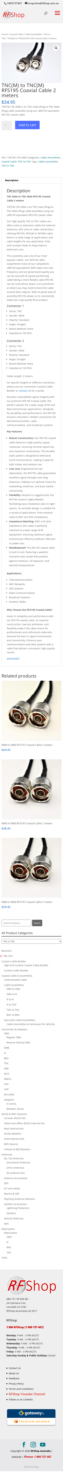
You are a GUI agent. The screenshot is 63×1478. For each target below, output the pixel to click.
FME (6, 1068)
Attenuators (8, 1229)
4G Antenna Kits (16, 1173)
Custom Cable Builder (14, 961)
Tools (4, 1257)
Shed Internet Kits (14, 1138)
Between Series (15, 1108)
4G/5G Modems (12, 1133)
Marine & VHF (11, 1193)
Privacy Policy (16, 1383)
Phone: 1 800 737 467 (37, 1457)
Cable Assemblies (33, 34)
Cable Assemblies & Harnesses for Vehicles (31, 1024)
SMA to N (12, 994)
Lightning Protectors (18, 1208)
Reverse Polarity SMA (18, 1042)
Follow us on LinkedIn (21, 1399)
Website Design (31, 1466)
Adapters (9, 1099)
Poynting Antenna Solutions (19, 1198)
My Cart (8, 955)
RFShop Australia (41, 1451)
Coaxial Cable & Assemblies (17, 975)
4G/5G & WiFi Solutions (14, 1114)
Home (5, 34)
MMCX (7, 1079)
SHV (6, 1084)
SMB (6, 1047)
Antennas (7, 1154)
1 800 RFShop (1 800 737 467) (25, 1327)
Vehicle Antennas (14, 1218)
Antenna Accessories (15, 1178)
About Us (14, 1373)
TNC (6, 1063)
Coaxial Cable (16, 34)
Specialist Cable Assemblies (19, 1020)
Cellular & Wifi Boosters (17, 1149)
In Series (11, 1103)
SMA (6, 1033)
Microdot (9, 1094)
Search (37, 922)
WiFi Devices (11, 1144)
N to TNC (12, 1004)
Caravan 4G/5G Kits (15, 1118)
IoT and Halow (12, 1188)
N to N (10, 999)
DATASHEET (13, 658)
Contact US (25, 390)
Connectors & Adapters (15, 1029)
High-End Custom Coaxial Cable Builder (26, 965)
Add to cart (27, 125)
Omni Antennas (15, 1167)
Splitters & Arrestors (15, 1204)
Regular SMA (14, 1037)
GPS (6, 1183)
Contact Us (15, 1368)
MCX (6, 1073)
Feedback (14, 1378)
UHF (6, 1089)
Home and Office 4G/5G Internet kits (24, 1123)
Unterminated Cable (15, 979)
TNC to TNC (24, 161)
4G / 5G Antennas (14, 1158)
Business (7, 950)
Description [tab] (11, 180)
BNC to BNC (13, 1014)
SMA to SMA (13, 988)
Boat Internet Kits (14, 1128)
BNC (6, 1058)
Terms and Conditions (21, 1388)
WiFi (6, 1223)
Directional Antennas (18, 1162)
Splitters (11, 1213)
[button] (56, 48)
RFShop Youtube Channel (27, 1394)
